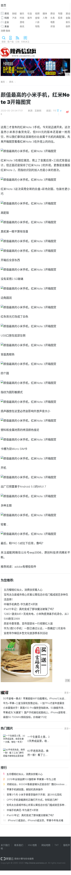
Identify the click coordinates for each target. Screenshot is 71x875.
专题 (60, 13)
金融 (68, 17)
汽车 (14, 17)
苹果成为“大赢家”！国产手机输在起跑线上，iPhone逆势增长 (35, 712)
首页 (4, 7)
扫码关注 (25, 41)
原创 (52, 13)
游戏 (22, 22)
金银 (37, 17)
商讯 (22, 26)
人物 (45, 17)
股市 (30, 17)
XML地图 (32, 845)
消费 (3, 30)
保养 (68, 26)
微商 (8, 30)
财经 (14, 13)
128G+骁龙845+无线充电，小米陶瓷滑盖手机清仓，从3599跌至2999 (36, 616)
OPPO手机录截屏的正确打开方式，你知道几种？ (33, 799)
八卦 (37, 22)
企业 (6, 22)
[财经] (4, 693)
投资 (60, 17)
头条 (52, 17)
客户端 (10, 41)
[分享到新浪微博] (67, 112)
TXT (56, 845)
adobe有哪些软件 (25, 566)
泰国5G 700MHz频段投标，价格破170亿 (25, 717)
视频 (37, 13)
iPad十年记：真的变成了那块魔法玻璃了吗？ (29, 609)
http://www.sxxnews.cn (36, 863)
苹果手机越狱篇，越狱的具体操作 (25, 789)
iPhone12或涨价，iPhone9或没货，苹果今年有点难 (35, 820)
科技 (6, 17)
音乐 (68, 22)
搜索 (4, 41)
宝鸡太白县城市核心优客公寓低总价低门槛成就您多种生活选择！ (36, 597)
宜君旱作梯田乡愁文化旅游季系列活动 (26, 633)
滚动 (68, 13)
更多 (66, 692)
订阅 (17, 41)
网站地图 (45, 845)
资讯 (6, 13)
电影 (52, 22)
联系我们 (18, 845)
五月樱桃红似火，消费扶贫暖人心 (23, 589)
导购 (37, 26)
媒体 (45, 13)
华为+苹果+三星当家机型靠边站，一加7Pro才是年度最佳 (33, 703)
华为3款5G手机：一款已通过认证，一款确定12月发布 (35, 628)
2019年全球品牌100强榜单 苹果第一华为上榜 (31, 779)
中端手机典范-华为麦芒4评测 (20, 604)
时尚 (22, 17)
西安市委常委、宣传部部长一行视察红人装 (28, 623)
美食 (6, 26)
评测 (52, 26)
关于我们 (5, 845)
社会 (30, 13)
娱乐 (22, 13)
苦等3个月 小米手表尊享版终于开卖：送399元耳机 (34, 794)
